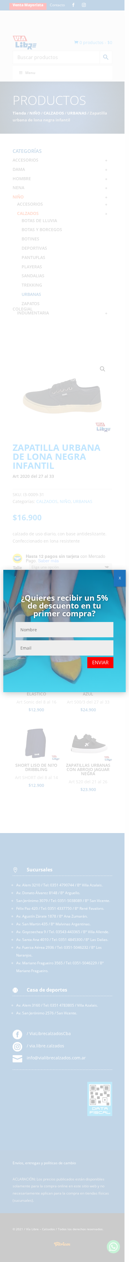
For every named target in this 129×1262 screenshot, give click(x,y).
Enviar (100, 662)
